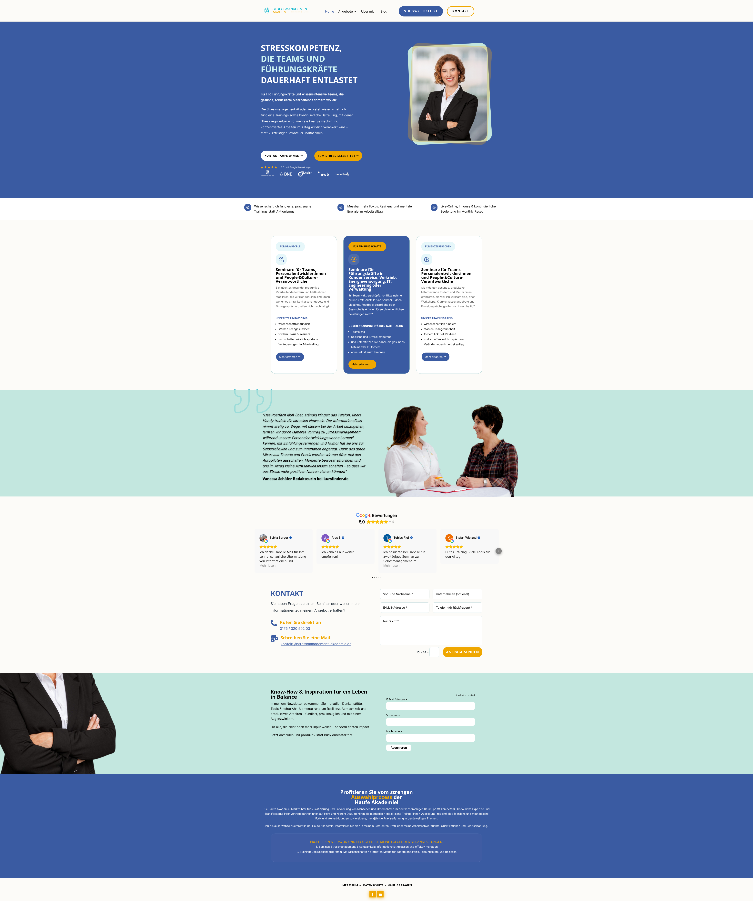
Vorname (393, 715)
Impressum (349, 885)
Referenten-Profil (385, 825)
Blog (384, 11)
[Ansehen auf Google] (263, 538)
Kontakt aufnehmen (282, 155)
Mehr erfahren (288, 356)
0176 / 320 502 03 (295, 628)
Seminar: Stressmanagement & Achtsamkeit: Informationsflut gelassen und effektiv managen (378, 846)
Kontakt (460, 11)
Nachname (394, 731)
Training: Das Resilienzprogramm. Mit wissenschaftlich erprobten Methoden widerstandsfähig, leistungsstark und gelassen (378, 851)
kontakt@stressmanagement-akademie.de (316, 644)
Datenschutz (373, 885)
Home (329, 11)
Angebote (345, 11)
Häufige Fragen (400, 885)
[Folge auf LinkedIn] (380, 894)
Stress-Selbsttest (420, 11)
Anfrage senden (462, 652)
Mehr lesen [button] (267, 565)
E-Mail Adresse (396, 699)
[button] (254, 551)
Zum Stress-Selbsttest (336, 156)
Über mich (368, 11)
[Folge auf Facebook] (372, 894)
